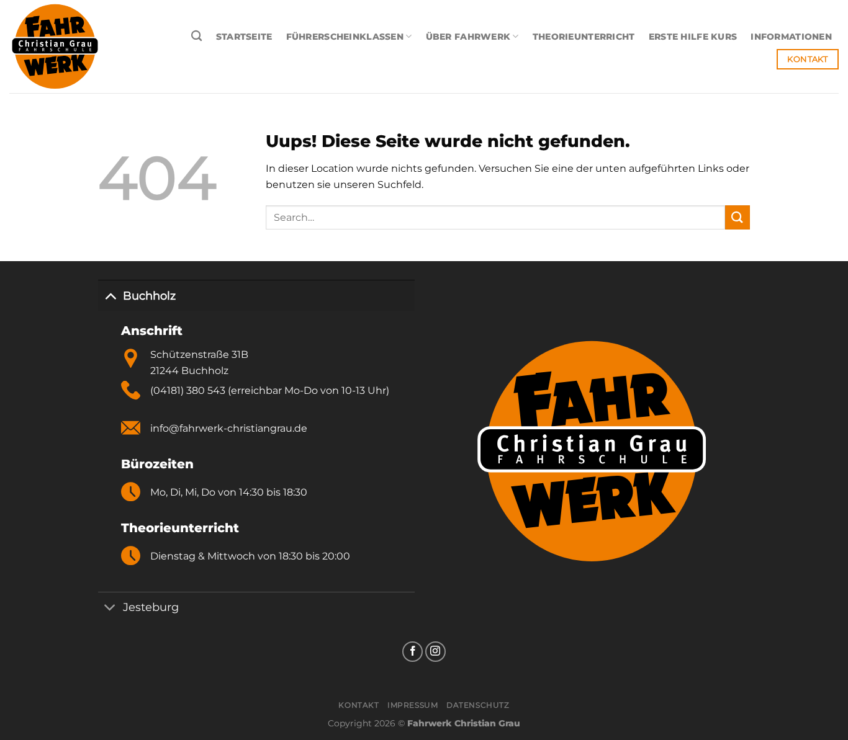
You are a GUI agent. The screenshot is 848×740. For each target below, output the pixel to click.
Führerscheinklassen (345, 36)
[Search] (196, 36)
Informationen (791, 36)
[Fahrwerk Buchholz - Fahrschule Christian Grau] (78, 46)
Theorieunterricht (584, 36)
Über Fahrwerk (468, 36)
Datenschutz (478, 705)
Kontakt (358, 705)
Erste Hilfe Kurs (693, 36)
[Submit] (737, 217)
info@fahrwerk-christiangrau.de (228, 428)
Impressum (412, 705)
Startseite (244, 36)
